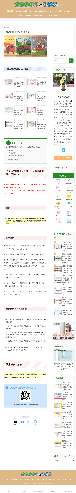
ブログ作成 (69, 206)
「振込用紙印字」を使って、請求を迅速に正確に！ (25, 147)
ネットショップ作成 (58, 207)
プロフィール (14, 479)
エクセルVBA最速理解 (24, 15)
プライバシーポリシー (26, 479)
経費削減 (69, 215)
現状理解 (13, 153)
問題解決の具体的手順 (17, 155)
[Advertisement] (63, 36)
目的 (12, 150)
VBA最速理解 (58, 199)
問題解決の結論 (13, 160)
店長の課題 (9, 11)
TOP (58, 183)
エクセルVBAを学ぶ (40, 11)
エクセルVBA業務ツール (24, 11)
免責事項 (38, 479)
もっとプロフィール (63, 157)
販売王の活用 (69, 199)
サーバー (58, 215)
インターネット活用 (52, 15)
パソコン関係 (58, 222)
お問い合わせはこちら (49, 479)
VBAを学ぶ (58, 190)
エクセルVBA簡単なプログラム (60, 11)
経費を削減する (39, 15)
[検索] (71, 60)
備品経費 (69, 222)
